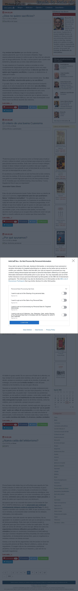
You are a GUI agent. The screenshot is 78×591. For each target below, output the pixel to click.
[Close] (74, 261)
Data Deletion (27, 330)
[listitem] (39, 289)
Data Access (39, 330)
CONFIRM (24, 322)
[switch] (64, 293)
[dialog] (39, 295)
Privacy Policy (50, 330)
